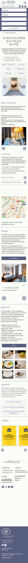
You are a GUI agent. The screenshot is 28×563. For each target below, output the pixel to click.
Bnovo (25, 30)
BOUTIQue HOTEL (11, 3)
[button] (13, 402)
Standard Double (12, 287)
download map (8, 224)
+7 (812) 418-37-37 (7, 542)
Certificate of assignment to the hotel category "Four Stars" (12, 554)
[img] (4, 2)
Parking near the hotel (12, 222)
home (3, 33)
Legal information (6, 558)
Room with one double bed (9, 290)
